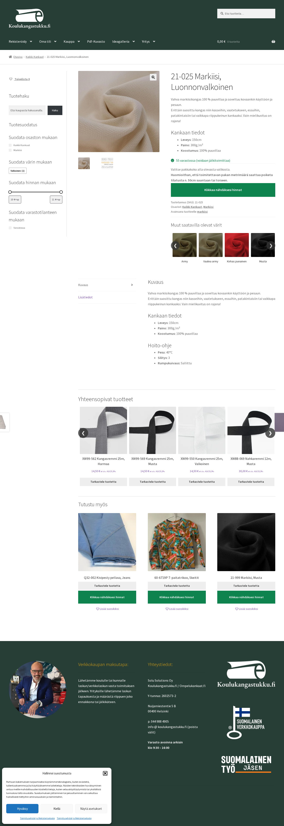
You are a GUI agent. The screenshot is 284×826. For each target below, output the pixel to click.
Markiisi (208, 207)
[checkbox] (18, 171)
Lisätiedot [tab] (85, 297)
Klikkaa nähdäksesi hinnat (223, 190)
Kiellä (56, 809)
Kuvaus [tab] (83, 285)
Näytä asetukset (91, 809)
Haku (55, 110)
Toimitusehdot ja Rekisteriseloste (37, 818)
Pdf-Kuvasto (96, 41)
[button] (105, 773)
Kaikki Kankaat (35, 57)
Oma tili (45, 41)
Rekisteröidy (18, 41)
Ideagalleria (120, 41)
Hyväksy (22, 809)
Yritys (146, 41)
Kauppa (69, 41)
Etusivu (18, 57)
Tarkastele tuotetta (103, 482)
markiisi (202, 211)
